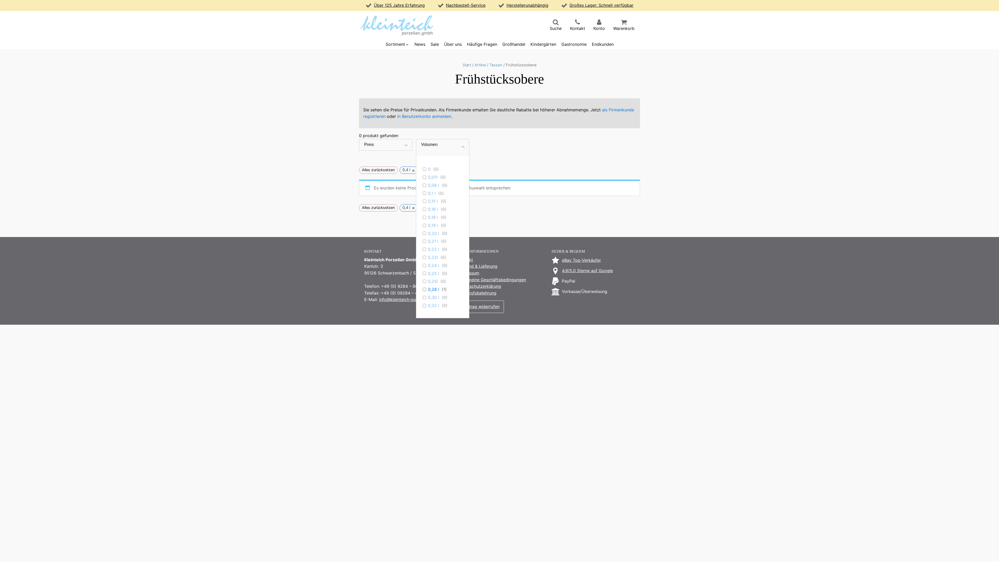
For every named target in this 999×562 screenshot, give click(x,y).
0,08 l (433, 185)
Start (467, 65)
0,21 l (433, 241)
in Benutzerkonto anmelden (424, 116)
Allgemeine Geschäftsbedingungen (492, 279)
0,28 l (433, 289)
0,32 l (433, 305)
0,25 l (433, 273)
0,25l (433, 281)
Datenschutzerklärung (479, 286)
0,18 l (433, 217)
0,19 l (433, 225)
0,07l (433, 177)
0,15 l (433, 201)
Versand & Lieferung (477, 266)
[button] (556, 25)
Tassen (495, 65)
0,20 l (433, 233)
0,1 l (432, 193)
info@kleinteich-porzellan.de (407, 299)
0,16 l (433, 209)
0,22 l (433, 249)
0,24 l (433, 265)
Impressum (468, 273)
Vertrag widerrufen (480, 306)
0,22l (433, 257)
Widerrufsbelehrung (477, 293)
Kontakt (465, 259)
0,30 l (433, 297)
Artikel (480, 65)
